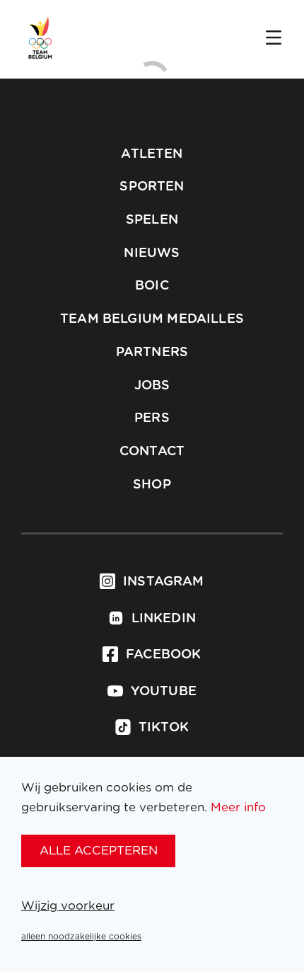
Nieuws (152, 253)
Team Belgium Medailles (152, 319)
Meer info (238, 807)
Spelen (152, 220)
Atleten (151, 154)
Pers (152, 418)
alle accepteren (99, 851)
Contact (152, 451)
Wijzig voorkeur (68, 906)
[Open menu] (273, 39)
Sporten (151, 187)
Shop (152, 485)
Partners (152, 352)
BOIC (152, 286)
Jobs (152, 385)
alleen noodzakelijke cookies (81, 936)
